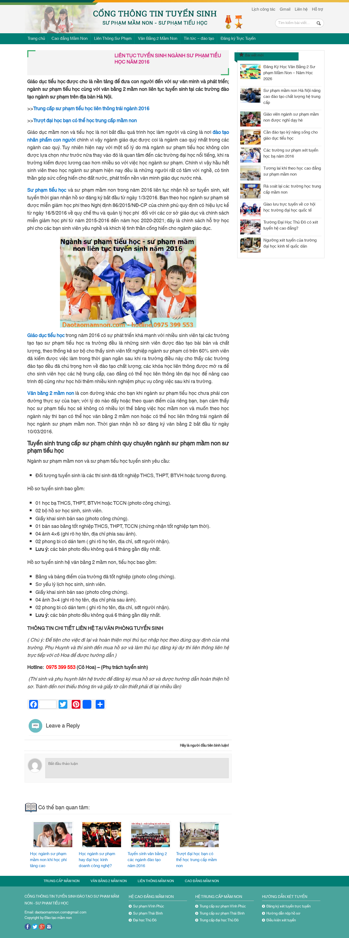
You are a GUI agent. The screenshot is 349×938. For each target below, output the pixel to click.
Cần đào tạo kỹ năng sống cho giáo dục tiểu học (290, 135)
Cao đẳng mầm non (202, 881)
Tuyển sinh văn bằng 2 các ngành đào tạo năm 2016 (147, 860)
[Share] (87, 704)
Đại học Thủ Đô (145, 920)
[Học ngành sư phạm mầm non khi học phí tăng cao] (53, 834)
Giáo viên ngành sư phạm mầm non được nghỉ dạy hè (291, 117)
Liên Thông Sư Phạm (112, 38)
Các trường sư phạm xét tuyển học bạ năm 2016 (290, 153)
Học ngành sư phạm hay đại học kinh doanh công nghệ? (97, 860)
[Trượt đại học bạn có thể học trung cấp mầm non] (199, 834)
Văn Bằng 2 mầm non (109, 881)
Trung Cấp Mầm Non (62, 881)
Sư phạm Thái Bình (148, 913)
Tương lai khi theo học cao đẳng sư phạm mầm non (292, 171)
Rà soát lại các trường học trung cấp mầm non (292, 189)
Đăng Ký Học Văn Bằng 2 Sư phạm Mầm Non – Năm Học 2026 (289, 73)
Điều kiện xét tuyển (281, 920)
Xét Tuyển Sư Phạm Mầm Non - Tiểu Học (71, 15)
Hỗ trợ (317, 9)
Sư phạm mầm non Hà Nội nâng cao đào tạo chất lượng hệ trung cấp (291, 96)
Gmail (285, 9)
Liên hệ (301, 9)
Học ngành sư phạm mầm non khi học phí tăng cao (48, 860)
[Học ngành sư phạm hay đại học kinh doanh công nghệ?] (101, 834)
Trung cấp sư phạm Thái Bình (222, 913)
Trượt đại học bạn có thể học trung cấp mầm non (196, 860)
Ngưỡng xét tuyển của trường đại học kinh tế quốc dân (290, 243)
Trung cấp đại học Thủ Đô (219, 920)
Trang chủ (36, 38)
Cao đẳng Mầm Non (70, 38)
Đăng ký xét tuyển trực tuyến (288, 906)
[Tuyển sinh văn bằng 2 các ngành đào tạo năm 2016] (150, 834)
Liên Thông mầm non (156, 881)
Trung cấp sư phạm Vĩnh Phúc (223, 906)
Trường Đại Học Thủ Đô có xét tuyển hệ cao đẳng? (290, 225)
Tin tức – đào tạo (199, 38)
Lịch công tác (263, 9)
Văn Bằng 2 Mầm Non (157, 38)
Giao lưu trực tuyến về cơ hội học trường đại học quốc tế (289, 207)
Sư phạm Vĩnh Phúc (148, 906)
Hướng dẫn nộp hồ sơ (283, 913)
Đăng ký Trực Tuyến (238, 38)
